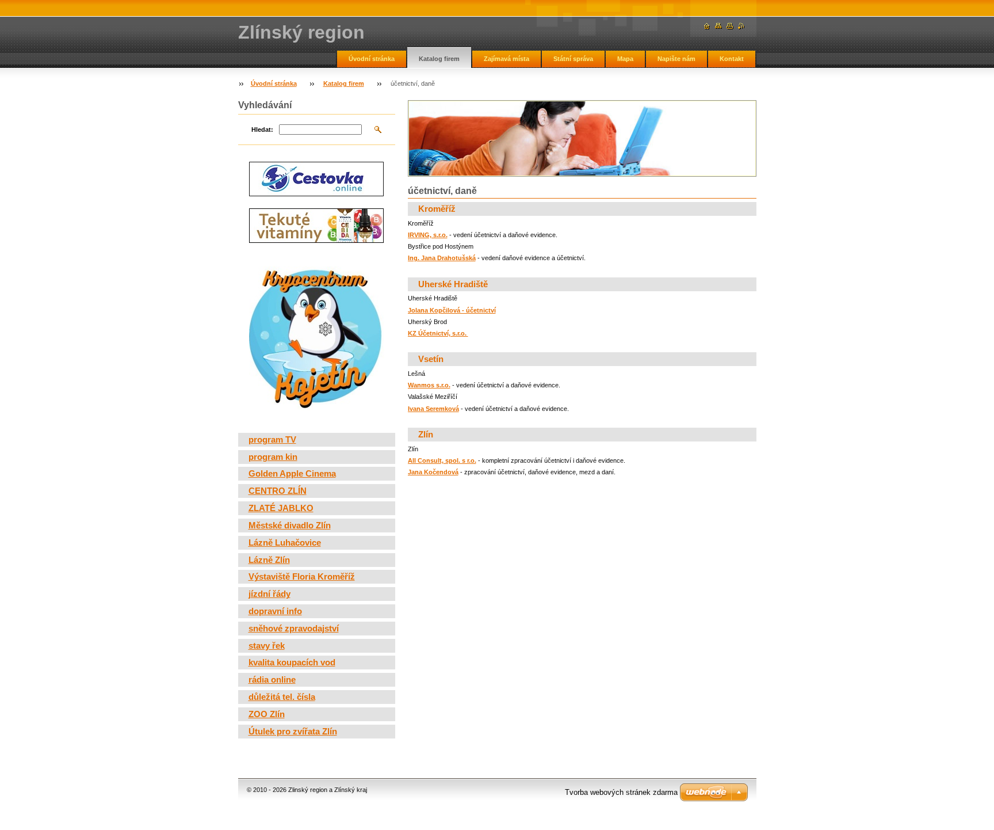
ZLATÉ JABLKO (281, 508)
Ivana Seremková (433, 408)
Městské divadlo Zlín (289, 525)
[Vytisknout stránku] (730, 26)
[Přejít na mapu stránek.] (718, 26)
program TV (272, 439)
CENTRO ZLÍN (277, 491)
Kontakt (732, 58)
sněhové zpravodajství (293, 628)
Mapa (625, 58)
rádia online (272, 679)
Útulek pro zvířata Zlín (292, 731)
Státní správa (573, 58)
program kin (272, 457)
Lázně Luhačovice (284, 542)
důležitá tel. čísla (281, 697)
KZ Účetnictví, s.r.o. (438, 333)
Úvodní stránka (372, 58)
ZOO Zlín (266, 714)
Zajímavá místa (506, 58)
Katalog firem (439, 58)
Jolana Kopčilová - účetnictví (452, 310)
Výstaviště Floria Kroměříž (301, 576)
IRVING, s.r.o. (428, 234)
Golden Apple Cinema (292, 473)
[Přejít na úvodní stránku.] (707, 26)
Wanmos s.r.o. (429, 385)
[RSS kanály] (741, 26)
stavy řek (266, 645)
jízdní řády (269, 594)
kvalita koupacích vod (291, 662)
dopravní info (275, 611)
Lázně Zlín (269, 560)
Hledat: (262, 129)
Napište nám (676, 58)
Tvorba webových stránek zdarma (621, 792)
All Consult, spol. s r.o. (442, 460)
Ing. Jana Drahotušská (442, 257)
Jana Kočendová (433, 472)
